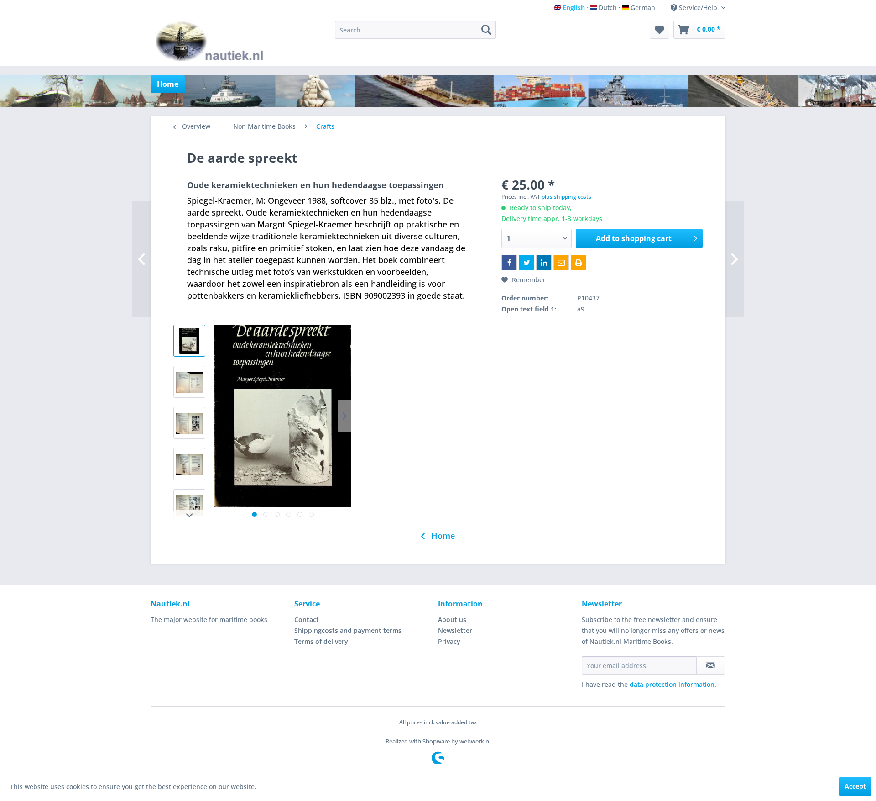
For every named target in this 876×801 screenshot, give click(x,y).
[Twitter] (526, 262)
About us (452, 619)
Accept (855, 786)
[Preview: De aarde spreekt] (189, 341)
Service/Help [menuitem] (698, 7)
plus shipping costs (566, 196)
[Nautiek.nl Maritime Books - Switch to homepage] (211, 41)
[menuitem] (415, 30)
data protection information (672, 684)
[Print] (578, 262)
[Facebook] (509, 262)
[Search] (486, 30)
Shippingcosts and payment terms (348, 630)
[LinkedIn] (544, 262)
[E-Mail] (561, 262)
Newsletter (455, 630)
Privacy (449, 641)
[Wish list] (659, 30)
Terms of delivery (321, 641)
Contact (306, 619)
